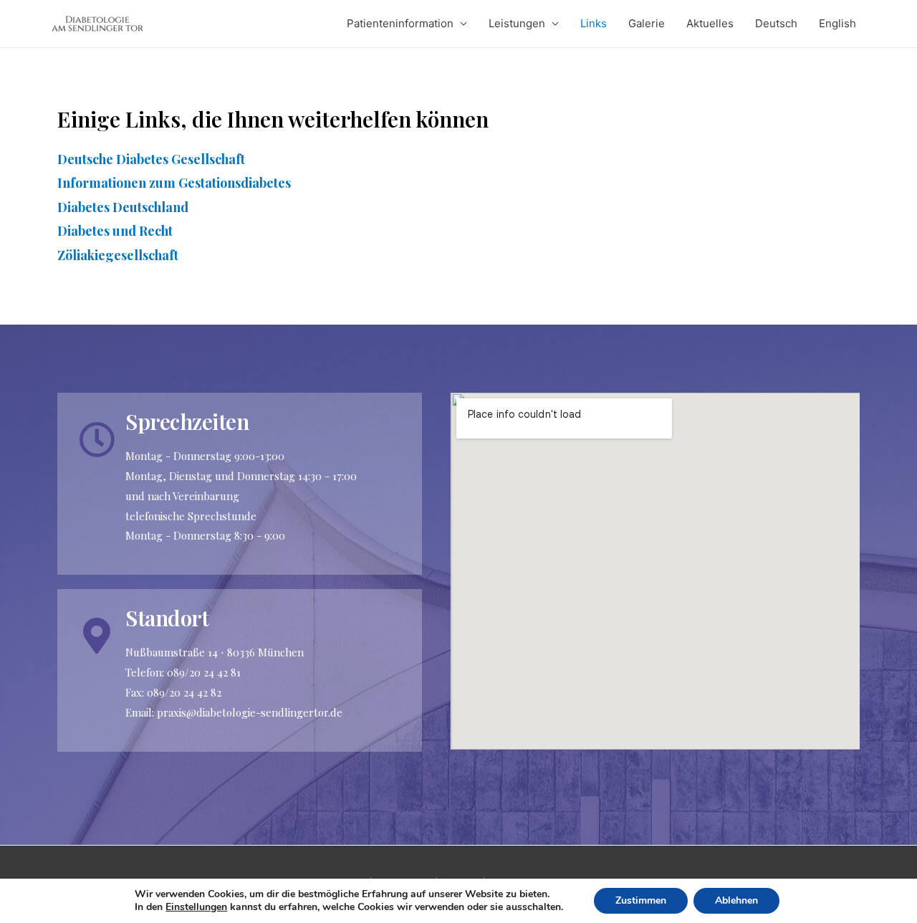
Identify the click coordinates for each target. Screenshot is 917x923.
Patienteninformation (400, 23)
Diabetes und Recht (115, 230)
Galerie (646, 23)
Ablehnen (736, 900)
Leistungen (517, 23)
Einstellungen (196, 907)
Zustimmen (640, 900)
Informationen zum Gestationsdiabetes (174, 182)
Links (593, 23)
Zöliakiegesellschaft (117, 255)
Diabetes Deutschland (122, 207)
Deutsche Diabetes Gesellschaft (151, 159)
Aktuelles (710, 23)
